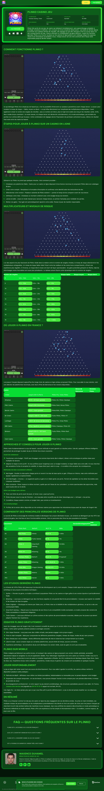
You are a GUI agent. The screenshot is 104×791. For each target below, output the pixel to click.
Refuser (81, 783)
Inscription (96, 2)
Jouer (86, 2)
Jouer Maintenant (15, 29)
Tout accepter (70, 783)
